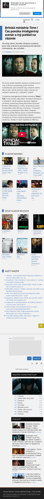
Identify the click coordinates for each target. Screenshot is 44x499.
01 (32, 363)
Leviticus (21, 400)
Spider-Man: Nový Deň (26, 398)
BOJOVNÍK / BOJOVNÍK (37, 232)
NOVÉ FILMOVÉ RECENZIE (17, 211)
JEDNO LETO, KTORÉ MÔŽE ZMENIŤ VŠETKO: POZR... (7, 193)
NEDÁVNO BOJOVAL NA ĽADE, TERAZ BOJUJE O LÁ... (23, 169)
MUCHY (21, 231)
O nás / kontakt (36, 492)
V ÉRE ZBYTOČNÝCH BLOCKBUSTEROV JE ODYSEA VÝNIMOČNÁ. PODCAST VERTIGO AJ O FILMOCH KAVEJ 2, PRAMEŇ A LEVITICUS (27, 478)
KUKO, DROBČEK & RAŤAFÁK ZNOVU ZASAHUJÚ (35, 259)
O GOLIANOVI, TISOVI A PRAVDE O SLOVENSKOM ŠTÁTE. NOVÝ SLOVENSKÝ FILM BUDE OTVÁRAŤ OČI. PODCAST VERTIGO (26, 453)
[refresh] (37, 363)
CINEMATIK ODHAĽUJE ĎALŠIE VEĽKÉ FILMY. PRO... (7, 169)
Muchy (20, 403)
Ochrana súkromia (8, 492)
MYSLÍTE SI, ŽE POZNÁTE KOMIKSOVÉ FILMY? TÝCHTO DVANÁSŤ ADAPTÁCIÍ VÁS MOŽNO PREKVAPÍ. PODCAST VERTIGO (26, 465)
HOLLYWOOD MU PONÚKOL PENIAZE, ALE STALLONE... (38, 170)
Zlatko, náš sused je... (25, 409)
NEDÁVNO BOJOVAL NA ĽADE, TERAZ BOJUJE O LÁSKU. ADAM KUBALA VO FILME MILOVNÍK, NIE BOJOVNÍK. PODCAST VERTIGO (26, 428)
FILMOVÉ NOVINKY (14, 154)
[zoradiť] (41, 363)
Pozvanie (21, 405)
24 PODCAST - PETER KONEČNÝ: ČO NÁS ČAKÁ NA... (36, 193)
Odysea (20, 396)
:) (29, 358)
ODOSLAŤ (37, 358)
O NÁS (37, 20)
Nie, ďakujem (24, 13)
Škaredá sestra (23, 407)
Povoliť (37, 13)
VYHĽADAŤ (26, 20)
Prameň (21, 414)
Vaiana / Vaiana (23, 412)
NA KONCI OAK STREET (7, 256)
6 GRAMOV (6, 231)
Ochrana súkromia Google (22, 492)
